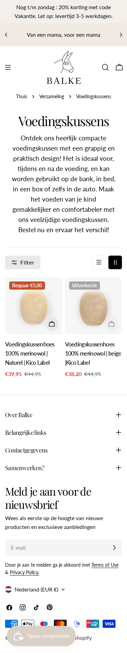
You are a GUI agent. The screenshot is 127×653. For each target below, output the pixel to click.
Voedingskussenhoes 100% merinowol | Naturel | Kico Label (30, 353)
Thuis (21, 96)
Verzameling (51, 96)
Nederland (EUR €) (36, 589)
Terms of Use (105, 565)
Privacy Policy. (24, 572)
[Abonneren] (114, 547)
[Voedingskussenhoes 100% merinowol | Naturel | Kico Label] (33, 306)
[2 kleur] (115, 262)
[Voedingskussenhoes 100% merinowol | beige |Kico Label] (93, 306)
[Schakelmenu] (8, 67)
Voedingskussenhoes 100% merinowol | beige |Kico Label (93, 353)
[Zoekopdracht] (105, 67)
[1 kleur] (99, 262)
